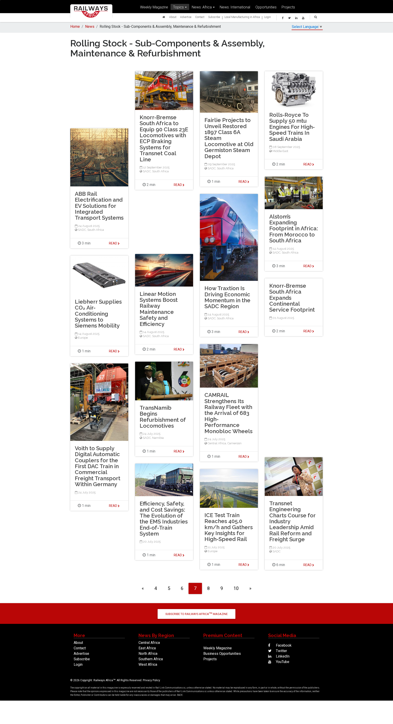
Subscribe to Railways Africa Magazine (196, 614)
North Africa (148, 653)
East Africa (147, 648)
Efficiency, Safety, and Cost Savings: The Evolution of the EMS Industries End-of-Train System (164, 518)
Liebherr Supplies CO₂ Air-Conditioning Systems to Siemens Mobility (98, 313)
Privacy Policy (151, 680)
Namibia (158, 437)
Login (267, 17)
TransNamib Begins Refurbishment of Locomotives (163, 416)
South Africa (160, 171)
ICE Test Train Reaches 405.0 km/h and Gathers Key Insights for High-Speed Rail (228, 527)
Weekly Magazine (154, 7)
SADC (147, 171)
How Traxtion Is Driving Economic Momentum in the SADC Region (227, 297)
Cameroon (234, 443)
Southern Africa (151, 659)
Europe (83, 337)
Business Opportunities (222, 653)
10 (236, 588)
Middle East (280, 151)
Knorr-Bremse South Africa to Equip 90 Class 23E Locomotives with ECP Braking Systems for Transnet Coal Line (164, 138)
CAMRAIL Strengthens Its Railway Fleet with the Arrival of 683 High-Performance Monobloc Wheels (228, 413)
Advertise (185, 17)
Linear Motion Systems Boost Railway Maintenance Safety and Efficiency (159, 309)
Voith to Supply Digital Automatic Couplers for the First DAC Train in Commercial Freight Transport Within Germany (97, 466)
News (89, 26)
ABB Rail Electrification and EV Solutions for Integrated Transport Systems (99, 206)
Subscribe (214, 17)
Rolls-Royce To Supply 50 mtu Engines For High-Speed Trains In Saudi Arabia (292, 127)
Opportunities (266, 7)
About (172, 17)
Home (75, 26)
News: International (235, 7)
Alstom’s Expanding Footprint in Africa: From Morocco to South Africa (293, 228)
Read (178, 185)
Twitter (281, 651)
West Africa (148, 664)
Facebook (283, 645)
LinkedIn (282, 656)
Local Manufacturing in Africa (242, 17)
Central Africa (217, 443)
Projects (288, 7)
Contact (199, 17)
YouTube (282, 662)
